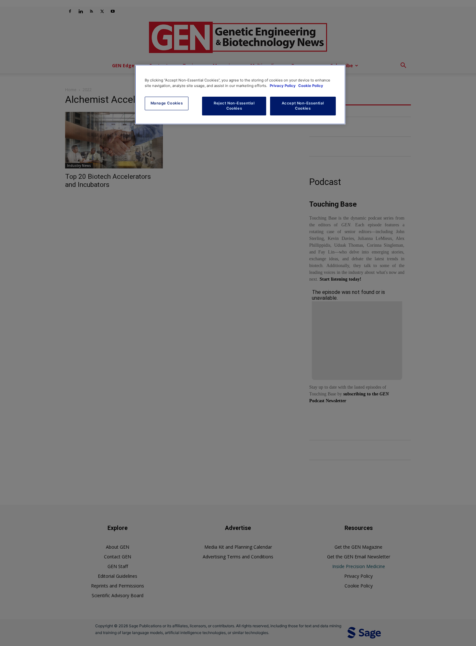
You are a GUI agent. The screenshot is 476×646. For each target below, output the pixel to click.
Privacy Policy (283, 85)
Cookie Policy (310, 85)
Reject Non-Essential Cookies (234, 106)
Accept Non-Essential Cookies (303, 106)
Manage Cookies (167, 103)
